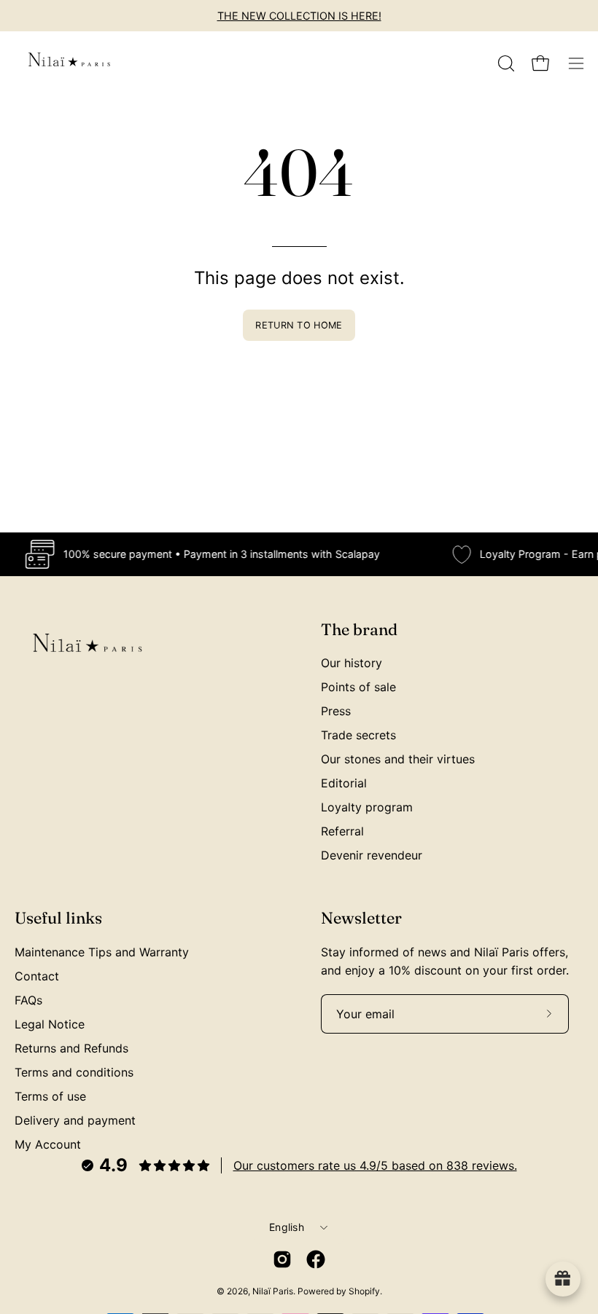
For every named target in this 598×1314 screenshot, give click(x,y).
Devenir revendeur (371, 855)
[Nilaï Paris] (69, 63)
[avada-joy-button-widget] (562, 1279)
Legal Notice (50, 1024)
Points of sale (358, 687)
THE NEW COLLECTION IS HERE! (299, 15)
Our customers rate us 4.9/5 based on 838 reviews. (375, 1165)
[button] (504, 63)
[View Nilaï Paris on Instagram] (282, 1259)
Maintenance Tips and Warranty (102, 952)
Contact (37, 976)
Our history (351, 663)
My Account (48, 1144)
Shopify (364, 1291)
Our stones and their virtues (398, 759)
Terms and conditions (74, 1072)
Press (336, 711)
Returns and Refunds (71, 1048)
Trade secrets (358, 735)
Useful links (58, 918)
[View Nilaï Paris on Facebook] (316, 1259)
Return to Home (298, 325)
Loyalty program (367, 807)
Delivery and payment (75, 1120)
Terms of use (50, 1096)
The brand (359, 630)
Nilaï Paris (272, 1291)
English (286, 1227)
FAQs (28, 1000)
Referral (342, 831)
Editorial (344, 783)
